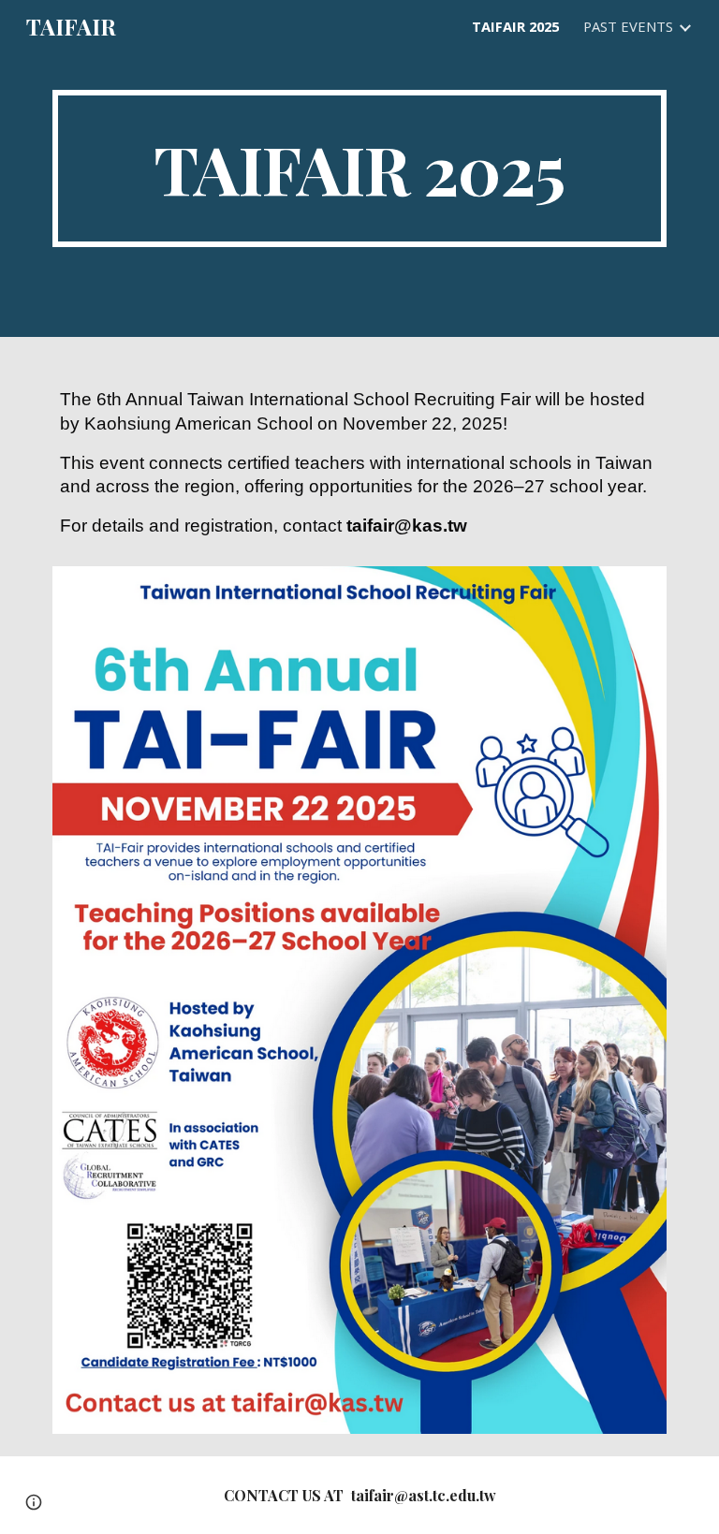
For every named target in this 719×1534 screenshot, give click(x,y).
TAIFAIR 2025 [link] (515, 26)
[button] (34, 1502)
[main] (359, 168)
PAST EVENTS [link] (628, 26)
